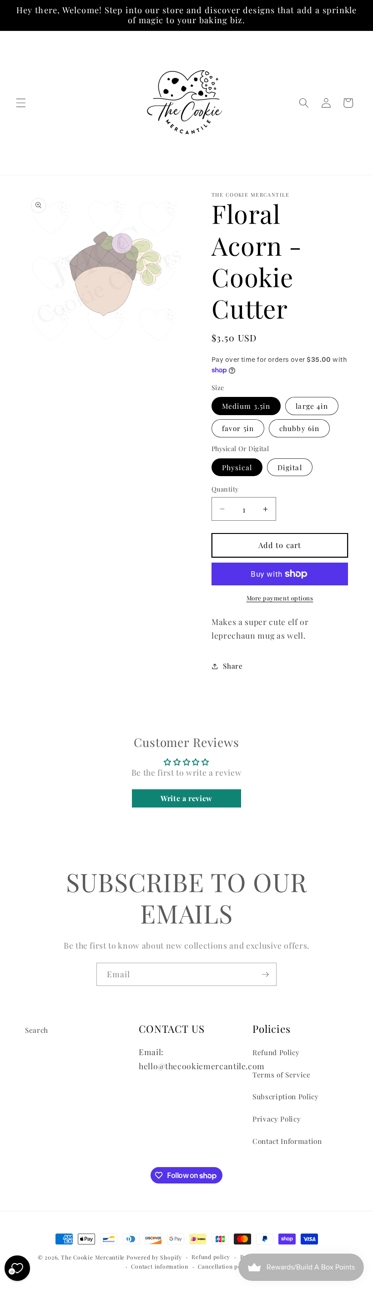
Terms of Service (281, 1074)
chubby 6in (299, 428)
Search (36, 1030)
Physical (237, 467)
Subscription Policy (285, 1096)
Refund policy (211, 1256)
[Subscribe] (265, 974)
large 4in (312, 406)
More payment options (280, 598)
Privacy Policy (276, 1118)
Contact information (159, 1266)
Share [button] (232, 665)
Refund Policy (276, 1052)
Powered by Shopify (154, 1257)
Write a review (186, 798)
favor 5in (238, 428)
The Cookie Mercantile (93, 1257)
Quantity (225, 489)
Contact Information (287, 1141)
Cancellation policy (225, 1266)
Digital (289, 467)
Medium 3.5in (246, 406)
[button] (21, 103)
